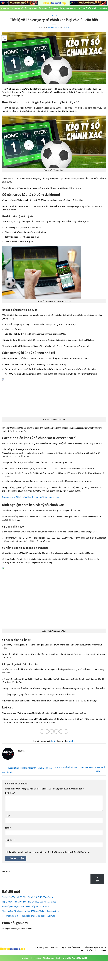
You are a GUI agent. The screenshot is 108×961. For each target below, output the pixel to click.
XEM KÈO (103, 8)
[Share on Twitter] (51, 731)
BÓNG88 (5, 8)
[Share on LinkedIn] (66, 731)
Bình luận (10, 793)
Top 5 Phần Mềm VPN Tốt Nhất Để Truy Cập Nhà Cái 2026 (29, 901)
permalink (71, 741)
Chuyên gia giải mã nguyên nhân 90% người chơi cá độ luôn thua (30, 911)
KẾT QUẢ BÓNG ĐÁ (87, 8)
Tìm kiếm (6, 871)
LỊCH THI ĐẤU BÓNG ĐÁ (39, 8)
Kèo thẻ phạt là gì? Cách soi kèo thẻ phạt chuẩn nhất (25, 906)
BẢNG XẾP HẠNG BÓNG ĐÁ (65, 8)
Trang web (9, 840)
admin (66, 27)
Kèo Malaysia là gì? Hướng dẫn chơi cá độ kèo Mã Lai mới (28, 915)
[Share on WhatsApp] (42, 731)
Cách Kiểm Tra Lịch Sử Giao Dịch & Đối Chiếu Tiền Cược (27, 897)
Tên (7, 816)
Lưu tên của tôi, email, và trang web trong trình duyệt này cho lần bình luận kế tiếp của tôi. (49, 852)
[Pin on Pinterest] (61, 731)
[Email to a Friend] (56, 731)
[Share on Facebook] (47, 731)
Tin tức (54, 16)
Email (8, 828)
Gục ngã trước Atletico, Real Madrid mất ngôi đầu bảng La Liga (30, 497)
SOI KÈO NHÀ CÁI (19, 8)
